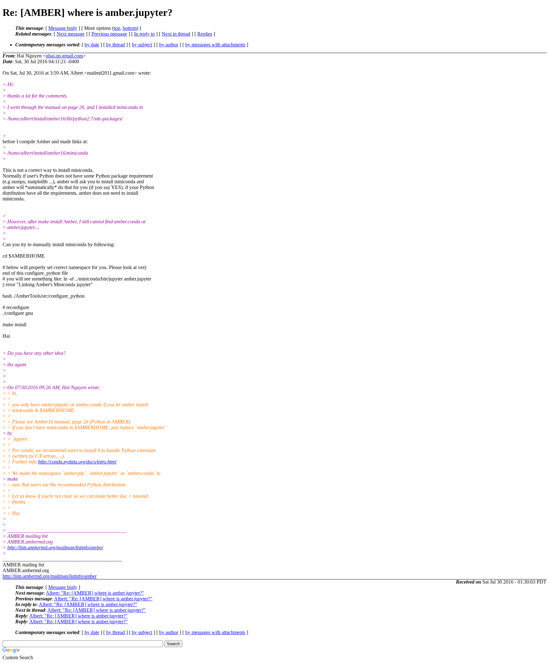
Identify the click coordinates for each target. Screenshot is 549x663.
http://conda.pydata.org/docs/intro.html (77, 461)
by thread (115, 44)
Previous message (109, 34)
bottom (130, 28)
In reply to (144, 34)
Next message (71, 34)
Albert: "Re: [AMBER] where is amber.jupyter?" (95, 593)
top (117, 28)
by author (168, 44)
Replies (204, 34)
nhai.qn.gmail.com (64, 55)
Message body (62, 28)
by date (92, 44)
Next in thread (176, 34)
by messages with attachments (215, 44)
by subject (142, 44)
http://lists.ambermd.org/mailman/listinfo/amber (55, 547)
